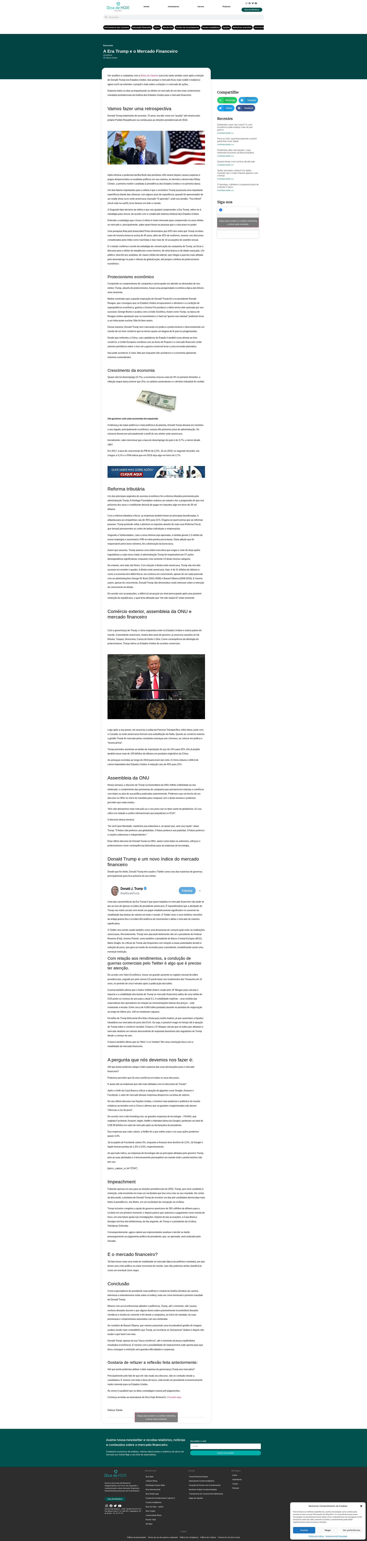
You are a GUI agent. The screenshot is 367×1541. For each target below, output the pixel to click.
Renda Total (151, 1520)
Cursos (200, 6)
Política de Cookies (316, 1536)
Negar (328, 1530)
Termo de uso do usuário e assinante (163, 1537)
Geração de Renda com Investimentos (204, 1485)
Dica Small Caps (152, 1494)
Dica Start (149, 1477)
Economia (108, 45)
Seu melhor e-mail (198, 1441)
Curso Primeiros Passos (198, 1477)
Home (146, 6)
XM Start (149, 1524)
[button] (361, 1506)
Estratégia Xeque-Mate (155, 1485)
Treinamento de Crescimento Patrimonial (206, 1494)
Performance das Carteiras (116, 28)
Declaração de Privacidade (336, 1536)
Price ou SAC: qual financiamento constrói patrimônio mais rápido (237, 139)
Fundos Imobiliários (211, 28)
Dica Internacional (153, 1490)
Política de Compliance (189, 1537)
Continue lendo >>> (225, 133)
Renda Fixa (168, 28)
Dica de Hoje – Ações (154, 1507)
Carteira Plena (151, 1481)
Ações (157, 28)
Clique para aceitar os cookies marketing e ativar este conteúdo (156, 1417)
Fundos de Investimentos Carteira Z (160, 1498)
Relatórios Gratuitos (242, 28)
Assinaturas (173, 6)
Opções (226, 28)
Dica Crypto (150, 1511)
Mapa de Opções (196, 1498)
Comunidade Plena (153, 1515)
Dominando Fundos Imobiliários (201, 1481)
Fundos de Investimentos (187, 28)
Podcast (226, 6)
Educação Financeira (141, 28)
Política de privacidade (136, 1537)
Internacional (260, 28)
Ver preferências (351, 1530)
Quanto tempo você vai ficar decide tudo (236, 161)
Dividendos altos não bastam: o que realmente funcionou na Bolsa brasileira (235, 151)
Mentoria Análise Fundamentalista (203, 1490)
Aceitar (304, 1530)
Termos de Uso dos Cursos (229, 1537)
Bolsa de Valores (149, 75)
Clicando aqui (173, 1397)
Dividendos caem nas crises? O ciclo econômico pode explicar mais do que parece (235, 127)
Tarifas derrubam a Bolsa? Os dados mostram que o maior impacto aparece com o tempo (237, 173)
